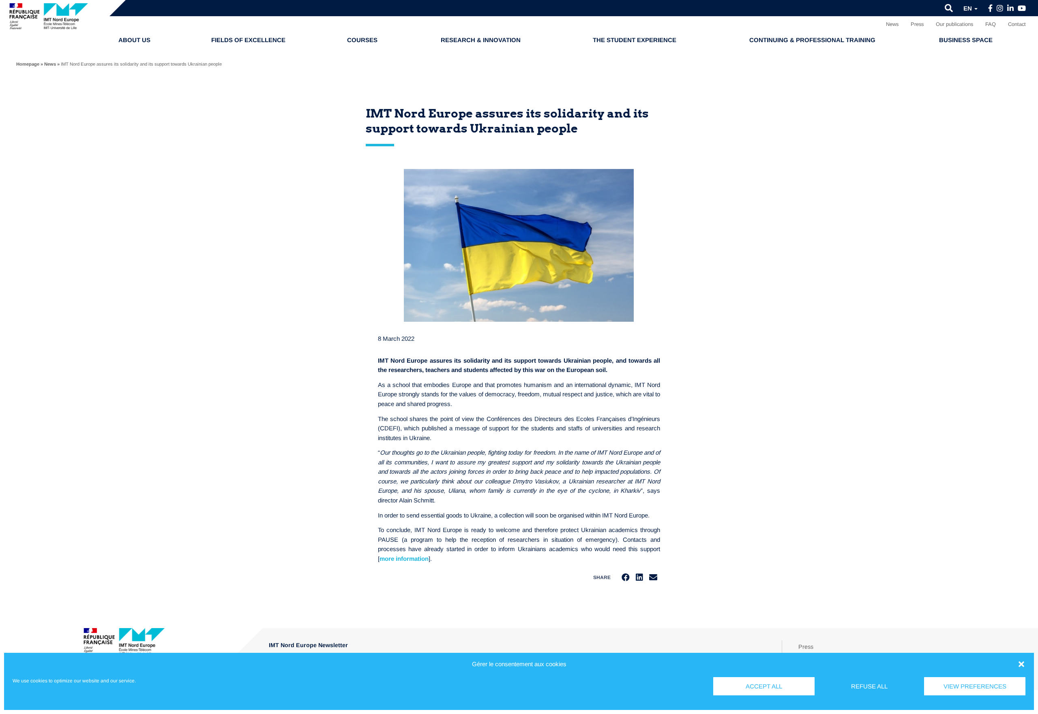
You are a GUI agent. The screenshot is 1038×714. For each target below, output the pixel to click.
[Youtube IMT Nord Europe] (1022, 8)
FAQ (990, 24)
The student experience (634, 39)
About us (134, 39)
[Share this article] (653, 577)
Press (917, 24)
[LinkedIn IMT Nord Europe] (1010, 8)
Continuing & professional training (812, 39)
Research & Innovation (481, 39)
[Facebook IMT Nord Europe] (990, 8)
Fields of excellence (248, 39)
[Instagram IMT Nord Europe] (1000, 8)
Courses (362, 39)
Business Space (966, 39)
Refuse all (869, 686)
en (968, 8)
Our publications (954, 24)
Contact (1017, 24)
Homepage (27, 64)
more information (404, 558)
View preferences (975, 686)
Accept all (764, 686)
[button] (1021, 664)
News (892, 24)
